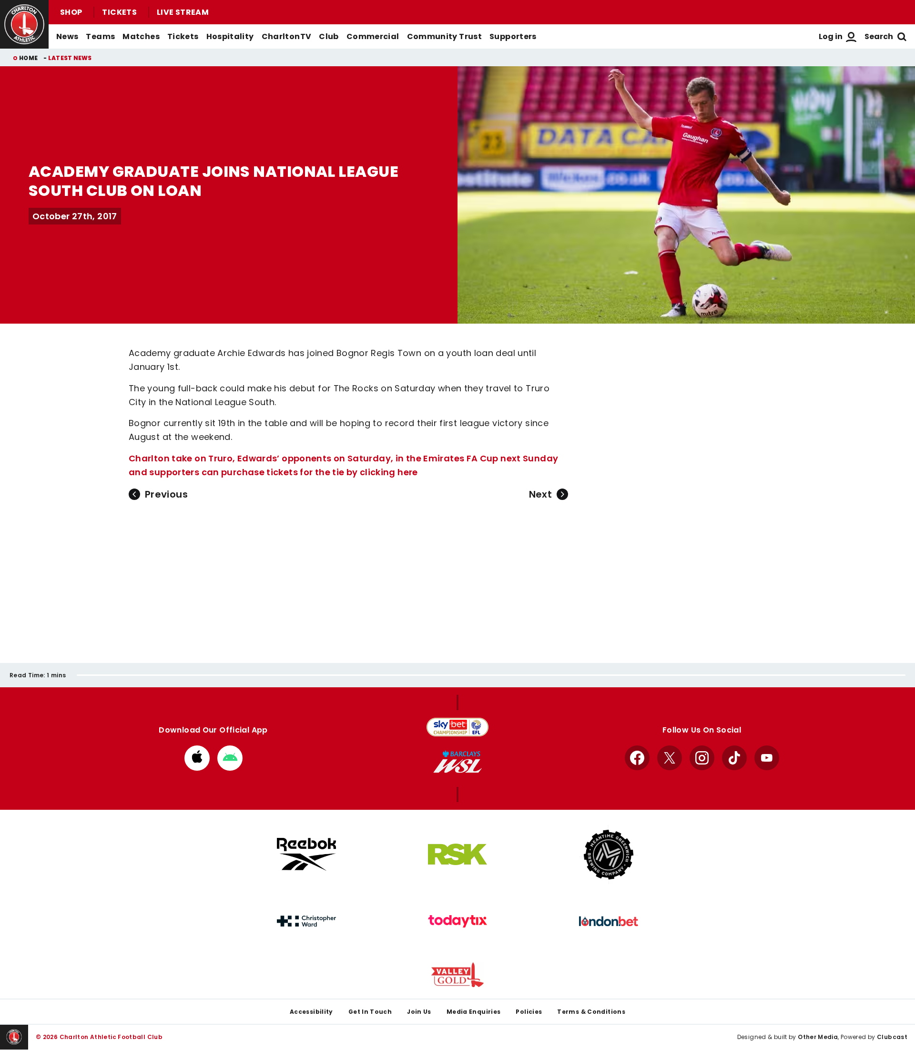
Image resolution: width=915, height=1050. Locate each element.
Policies (529, 1012)
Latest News (70, 58)
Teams (100, 36)
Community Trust (444, 36)
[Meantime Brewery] (608, 854)
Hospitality (230, 36)
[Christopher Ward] (306, 921)
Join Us (419, 1012)
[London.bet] (608, 921)
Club (328, 36)
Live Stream (183, 12)
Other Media (818, 1037)
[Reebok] (306, 854)
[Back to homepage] (24, 24)
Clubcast (892, 1037)
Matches (141, 36)
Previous (166, 494)
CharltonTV (287, 36)
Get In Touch (370, 1012)
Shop (71, 12)
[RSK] (457, 855)
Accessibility (311, 1012)
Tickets (119, 12)
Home (28, 58)
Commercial (372, 36)
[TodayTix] (457, 921)
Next (540, 494)
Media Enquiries (474, 1012)
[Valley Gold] (457, 975)
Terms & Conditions (591, 1012)
